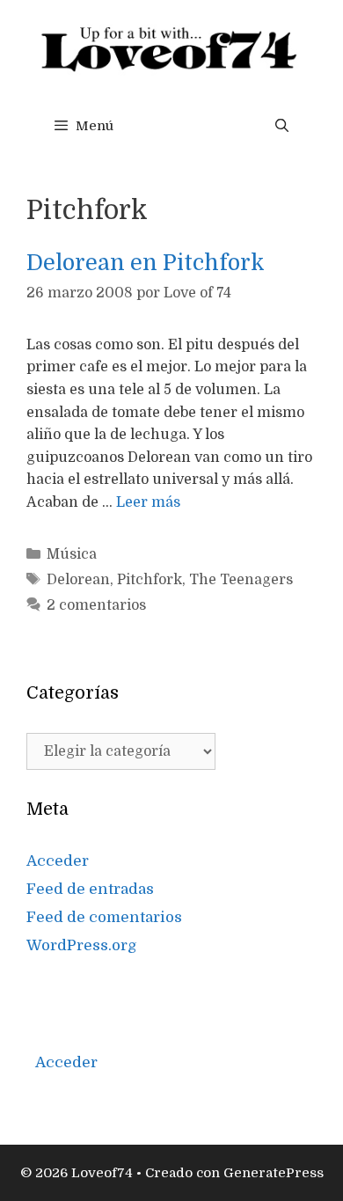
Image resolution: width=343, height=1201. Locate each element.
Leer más (148, 502)
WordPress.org (81, 945)
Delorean (78, 580)
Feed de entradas (90, 889)
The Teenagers (241, 580)
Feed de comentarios (104, 917)
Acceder (57, 861)
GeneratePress (273, 1173)
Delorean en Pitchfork (145, 262)
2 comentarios (96, 605)
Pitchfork (149, 580)
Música (72, 554)
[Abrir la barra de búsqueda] (282, 125)
